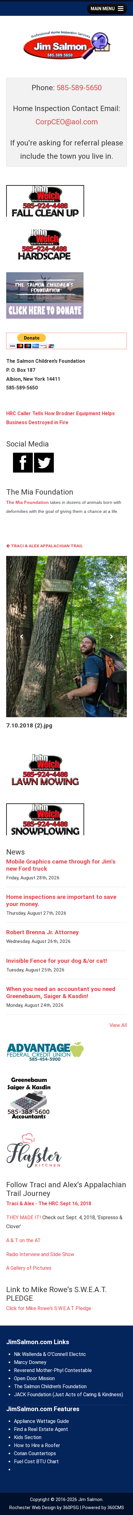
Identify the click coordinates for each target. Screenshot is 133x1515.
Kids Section (27, 1437)
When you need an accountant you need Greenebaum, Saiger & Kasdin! (60, 992)
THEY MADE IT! (23, 1217)
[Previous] (21, 636)
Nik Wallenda (28, 1354)
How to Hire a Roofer (37, 1445)
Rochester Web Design (32, 1507)
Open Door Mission (34, 1378)
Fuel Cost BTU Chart (36, 1461)
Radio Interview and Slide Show (40, 1254)
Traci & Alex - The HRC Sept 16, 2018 (48, 1203)
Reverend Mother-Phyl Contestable (53, 1370)
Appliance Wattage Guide (41, 1421)
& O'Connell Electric (64, 1354)
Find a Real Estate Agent (41, 1429)
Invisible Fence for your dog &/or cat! (56, 960)
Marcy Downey (30, 1362)
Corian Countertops (35, 1453)
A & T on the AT (23, 1240)
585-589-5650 (79, 87)
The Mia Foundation (27, 502)
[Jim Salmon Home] (66, 46)
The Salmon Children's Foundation (50, 1386)
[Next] (111, 636)
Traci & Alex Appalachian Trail (46, 545)
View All (118, 1025)
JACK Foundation (32, 1394)
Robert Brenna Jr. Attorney (42, 932)
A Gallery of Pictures (28, 1268)
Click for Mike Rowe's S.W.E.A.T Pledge (48, 1308)
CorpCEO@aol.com (67, 122)
